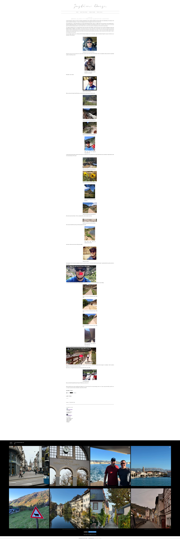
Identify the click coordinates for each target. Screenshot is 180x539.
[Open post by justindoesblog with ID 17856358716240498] (110, 508)
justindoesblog (29, 489)
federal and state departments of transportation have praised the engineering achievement (100, 28)
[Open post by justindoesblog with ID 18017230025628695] (151, 508)
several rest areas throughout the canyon (75, 53)
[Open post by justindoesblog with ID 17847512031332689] (29, 466)
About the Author (83, 12)
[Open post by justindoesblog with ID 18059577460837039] (70, 508)
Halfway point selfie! (86, 261)
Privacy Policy (100, 12)
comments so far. (70, 407)
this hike (93, 21)
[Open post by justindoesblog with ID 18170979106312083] (110, 466)
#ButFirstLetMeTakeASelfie (87, 91)
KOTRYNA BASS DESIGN (97, 538)
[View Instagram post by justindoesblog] (48, 485)
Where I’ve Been (92, 12)
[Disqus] (69, 419)
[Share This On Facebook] (69, 402)
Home (77, 12)
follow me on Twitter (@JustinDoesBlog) (103, 386)
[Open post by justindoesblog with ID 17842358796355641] (151, 466)
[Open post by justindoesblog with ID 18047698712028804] (70, 466)
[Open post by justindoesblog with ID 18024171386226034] (29, 508)
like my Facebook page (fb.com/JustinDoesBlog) (90, 386)
